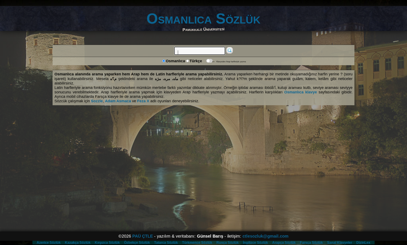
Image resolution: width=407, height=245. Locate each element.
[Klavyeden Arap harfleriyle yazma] (209, 61)
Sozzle (97, 101)
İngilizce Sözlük (255, 242)
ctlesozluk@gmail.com (266, 236)
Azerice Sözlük (49, 242)
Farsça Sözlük (311, 242)
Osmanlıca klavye (300, 92)
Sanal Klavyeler (339, 242)
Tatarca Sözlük (166, 242)
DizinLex (363, 242)
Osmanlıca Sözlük (203, 18)
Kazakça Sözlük (78, 242)
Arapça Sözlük (284, 242)
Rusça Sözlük (227, 242)
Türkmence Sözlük (197, 242)
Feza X (143, 101)
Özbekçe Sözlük (137, 242)
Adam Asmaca (118, 101)
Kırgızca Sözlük (107, 242)
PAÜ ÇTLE (142, 236)
